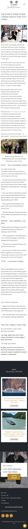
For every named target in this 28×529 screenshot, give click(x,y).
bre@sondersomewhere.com (9, 511)
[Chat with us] (25, 526)
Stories (3, 500)
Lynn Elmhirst (7, 329)
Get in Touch (14, 477)
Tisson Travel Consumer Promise (11, 498)
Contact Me (4, 495)
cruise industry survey (16, 112)
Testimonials (5, 503)
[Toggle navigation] (24, 4)
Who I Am (3, 492)
